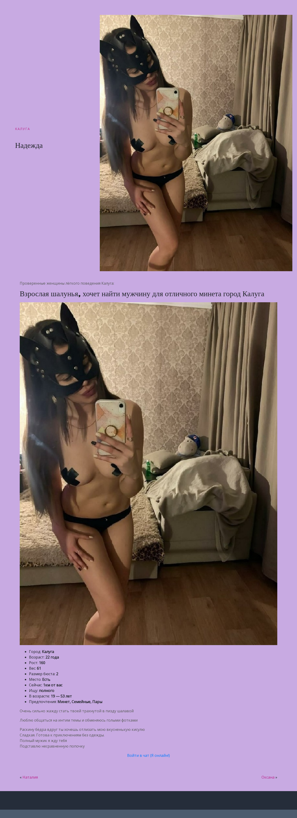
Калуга (22, 129)
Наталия (30, 777)
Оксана (267, 777)
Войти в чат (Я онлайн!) (148, 755)
